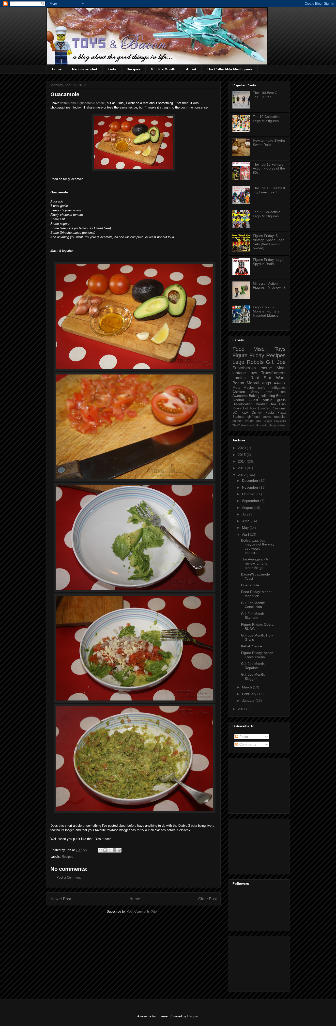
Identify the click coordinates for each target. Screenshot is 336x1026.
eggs (266, 383)
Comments (247, 744)
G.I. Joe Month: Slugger (253, 676)
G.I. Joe (276, 362)
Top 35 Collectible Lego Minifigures (266, 214)
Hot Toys (249, 408)
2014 (242, 461)
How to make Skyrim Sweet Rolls (269, 143)
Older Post (207, 899)
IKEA (244, 412)
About (191, 69)
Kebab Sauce (251, 646)
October (249, 494)
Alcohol (238, 400)
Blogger (192, 1016)
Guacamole (250, 585)
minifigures (277, 387)
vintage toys (244, 373)
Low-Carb (264, 408)
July (245, 514)
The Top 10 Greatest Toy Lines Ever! (269, 190)
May (246, 527)
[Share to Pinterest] (119, 850)
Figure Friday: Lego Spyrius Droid (268, 262)
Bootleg (262, 404)
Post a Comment (69, 877)
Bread (281, 396)
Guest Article (260, 400)
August (248, 508)
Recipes (133, 69)
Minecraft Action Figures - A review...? (269, 285)
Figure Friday (248, 355)
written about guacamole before (82, 103)
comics (239, 377)
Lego (238, 362)
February (249, 694)
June (246, 521)
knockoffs (253, 425)
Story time (261, 392)
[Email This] (100, 850)
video (281, 425)
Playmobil (280, 421)
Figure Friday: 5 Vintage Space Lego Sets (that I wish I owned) (268, 242)
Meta (236, 387)
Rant (254, 377)
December (250, 480)
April (246, 534)
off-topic (272, 425)
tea (273, 404)
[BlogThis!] (105, 850)
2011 (242, 709)
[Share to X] (109, 850)
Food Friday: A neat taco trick (256, 594)
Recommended (84, 69)
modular (280, 417)
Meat (281, 368)
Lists (112, 69)
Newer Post (60, 899)
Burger (268, 421)
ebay (244, 425)
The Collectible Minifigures (229, 69)
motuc (266, 368)
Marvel (253, 383)
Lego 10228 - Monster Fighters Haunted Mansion (266, 311)
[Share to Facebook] (114, 850)
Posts (243, 737)
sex (258, 421)
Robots (255, 362)
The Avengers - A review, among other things (254, 563)
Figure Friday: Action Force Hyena (257, 655)
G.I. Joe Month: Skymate (253, 616)
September (251, 501)
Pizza (281, 412)
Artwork (280, 383)
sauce (249, 421)
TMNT (236, 425)
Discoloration (242, 404)
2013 (242, 468)
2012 (242, 475)
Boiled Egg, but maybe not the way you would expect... (257, 546)
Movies (249, 387)
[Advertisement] (257, 784)
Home (56, 69)
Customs (279, 408)
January (249, 700)
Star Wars (275, 377)
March (247, 687)
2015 (242, 455)
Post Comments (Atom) (143, 911)
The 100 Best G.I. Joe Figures (266, 95)
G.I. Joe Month (163, 69)
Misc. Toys (269, 349)
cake (261, 387)
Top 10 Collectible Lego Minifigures (266, 119)
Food (238, 349)
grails (281, 400)
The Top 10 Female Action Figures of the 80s (269, 168)
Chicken (238, 392)
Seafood (238, 417)
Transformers (273, 373)
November (250, 487)
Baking (254, 396)
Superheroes (244, 368)
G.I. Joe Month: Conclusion (253, 605)
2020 (242, 448)
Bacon (238, 383)
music (263, 425)
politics (237, 421)
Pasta (269, 412)
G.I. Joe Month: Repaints (253, 666)
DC (234, 412)
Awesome (240, 396)
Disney (257, 412)
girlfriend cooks (259, 417)
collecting (267, 396)
